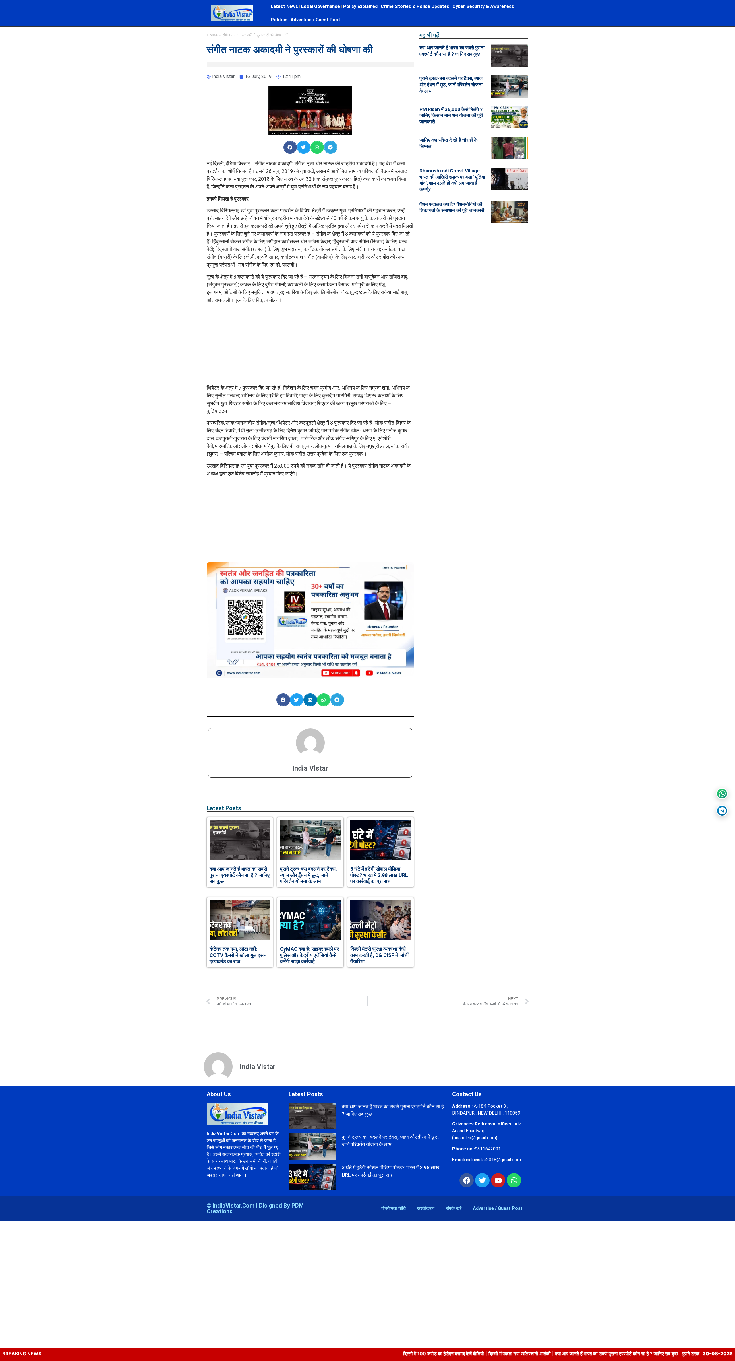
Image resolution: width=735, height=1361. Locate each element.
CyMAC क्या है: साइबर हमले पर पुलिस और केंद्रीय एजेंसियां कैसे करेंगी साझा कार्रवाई (309, 955)
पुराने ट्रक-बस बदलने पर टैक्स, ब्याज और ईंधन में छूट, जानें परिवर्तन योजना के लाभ (308, 875)
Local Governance (320, 6)
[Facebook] (466, 1180)
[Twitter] (482, 1180)
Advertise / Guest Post (315, 19)
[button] (290, 147)
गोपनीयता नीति (393, 1208)
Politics (279, 19)
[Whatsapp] (514, 1180)
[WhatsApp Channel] (722, 793)
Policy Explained (360, 6)
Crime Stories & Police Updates (415, 6)
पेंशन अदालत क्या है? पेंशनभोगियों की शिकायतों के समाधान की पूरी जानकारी (451, 207)
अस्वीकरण (425, 1208)
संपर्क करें (453, 1208)
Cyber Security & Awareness (483, 6)
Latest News (284, 6)
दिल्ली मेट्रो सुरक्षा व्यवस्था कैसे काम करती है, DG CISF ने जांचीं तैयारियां (379, 955)
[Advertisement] (310, 344)
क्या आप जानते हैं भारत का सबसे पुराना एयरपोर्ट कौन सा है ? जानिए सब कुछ (240, 875)
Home (212, 35)
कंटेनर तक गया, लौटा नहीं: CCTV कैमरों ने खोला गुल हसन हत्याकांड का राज (238, 955)
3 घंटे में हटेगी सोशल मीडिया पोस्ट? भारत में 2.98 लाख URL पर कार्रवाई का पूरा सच (379, 875)
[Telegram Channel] (722, 810)
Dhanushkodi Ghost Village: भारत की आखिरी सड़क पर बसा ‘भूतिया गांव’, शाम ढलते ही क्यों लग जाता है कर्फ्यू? (452, 180)
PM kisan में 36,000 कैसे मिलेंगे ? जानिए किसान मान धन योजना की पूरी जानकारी (451, 115)
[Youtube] (498, 1180)
